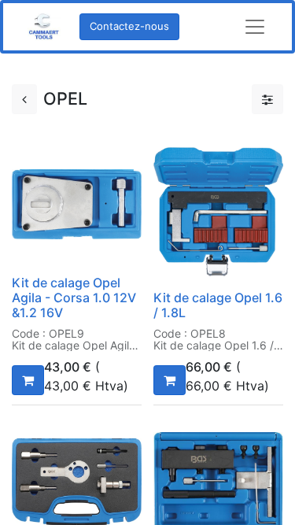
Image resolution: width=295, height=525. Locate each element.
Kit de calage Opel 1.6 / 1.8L (217, 305)
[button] (28, 380)
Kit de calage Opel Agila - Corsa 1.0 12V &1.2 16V (74, 297)
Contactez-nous (129, 26)
